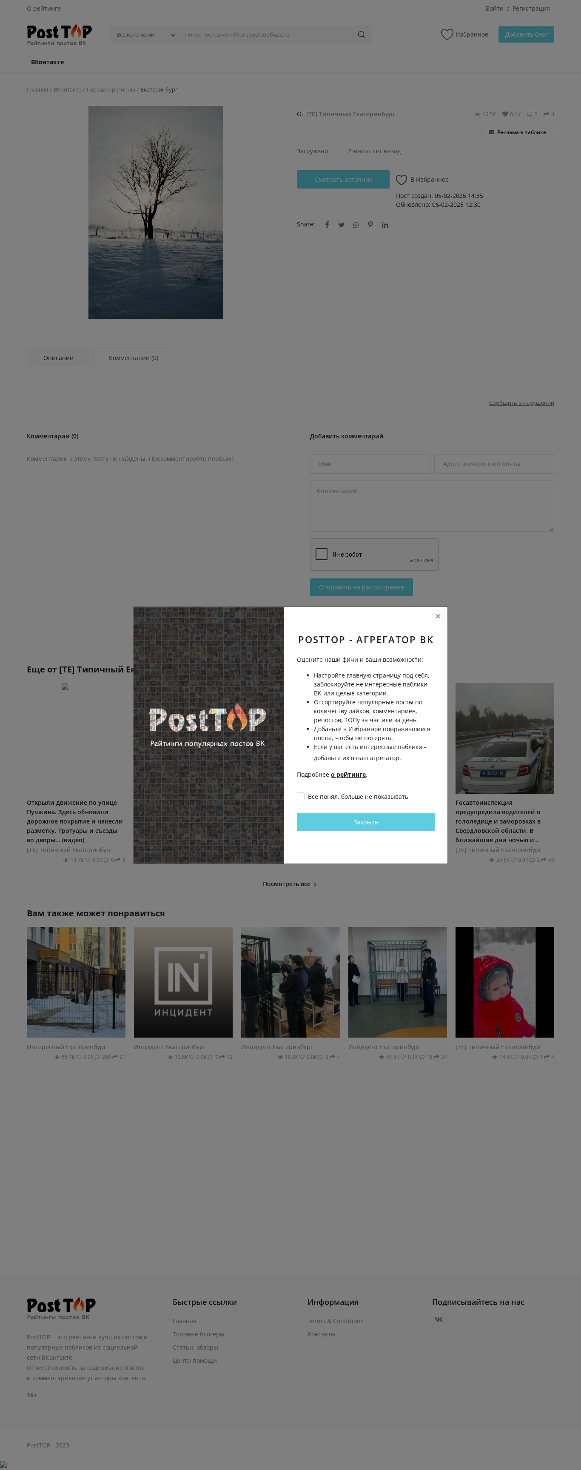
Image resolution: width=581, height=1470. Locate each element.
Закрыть (365, 822)
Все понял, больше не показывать (358, 796)
